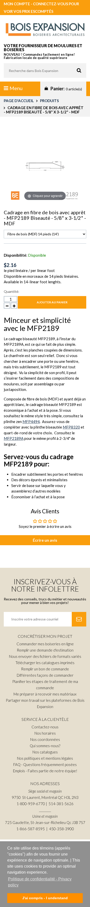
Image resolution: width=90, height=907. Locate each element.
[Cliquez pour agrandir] (45, 165)
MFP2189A (14, 438)
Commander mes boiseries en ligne (45, 644)
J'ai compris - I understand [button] (45, 898)
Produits (49, 100)
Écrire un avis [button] (45, 540)
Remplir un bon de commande (45, 669)
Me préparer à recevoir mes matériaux (45, 694)
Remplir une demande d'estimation (45, 650)
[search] (45, 70)
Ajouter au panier (52, 302)
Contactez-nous (45, 727)
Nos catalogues (45, 752)
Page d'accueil (19, 100)
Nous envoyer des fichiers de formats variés (45, 656)
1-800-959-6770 (30, 803)
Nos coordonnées (45, 739)
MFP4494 (31, 421)
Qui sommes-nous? (45, 745)
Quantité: (11, 291)
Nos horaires (45, 733)
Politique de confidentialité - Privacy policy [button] (40, 882)
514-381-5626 (61, 803)
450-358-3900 (61, 828)
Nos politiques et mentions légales (45, 758)
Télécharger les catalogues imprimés (45, 662)
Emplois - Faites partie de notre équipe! (45, 771)
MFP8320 (71, 427)
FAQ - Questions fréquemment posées (45, 764)
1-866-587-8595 (30, 828)
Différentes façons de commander (45, 675)
